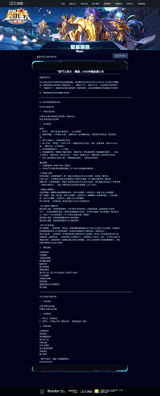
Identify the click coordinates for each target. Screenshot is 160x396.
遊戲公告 (72, 3)
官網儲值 (118, 3)
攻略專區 (107, 3)
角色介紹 (84, 3)
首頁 (63, 3)
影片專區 (95, 3)
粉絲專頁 (141, 3)
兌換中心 (130, 3)
